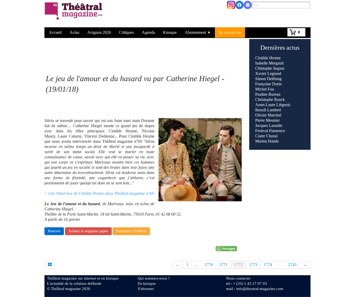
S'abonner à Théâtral (131, 231)
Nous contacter (238, 278)
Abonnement (198, 32)
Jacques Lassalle (268, 125)
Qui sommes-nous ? (154, 278)
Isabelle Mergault (269, 63)
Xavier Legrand (268, 73)
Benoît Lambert (268, 110)
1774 (268, 264)
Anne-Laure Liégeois (272, 104)
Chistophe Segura (269, 68)
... (196, 264)
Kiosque (170, 32)
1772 (238, 264)
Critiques (126, 32)
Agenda (148, 32)
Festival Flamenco (270, 130)
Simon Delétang (268, 78)
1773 (253, 264)
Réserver (54, 231)
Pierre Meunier (267, 120)
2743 (292, 264)
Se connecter (230, 32)
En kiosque (147, 283)
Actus (74, 32)
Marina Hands (267, 141)
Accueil (55, 32)
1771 (223, 264)
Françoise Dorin (268, 84)
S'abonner (146, 289)
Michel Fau (264, 89)
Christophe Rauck (270, 99)
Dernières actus (279, 47)
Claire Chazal (266, 136)
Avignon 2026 (99, 32)
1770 (209, 264)
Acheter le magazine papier (88, 231)
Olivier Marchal (268, 115)
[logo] (74, 14)
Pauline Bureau (267, 94)
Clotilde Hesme (268, 58)
